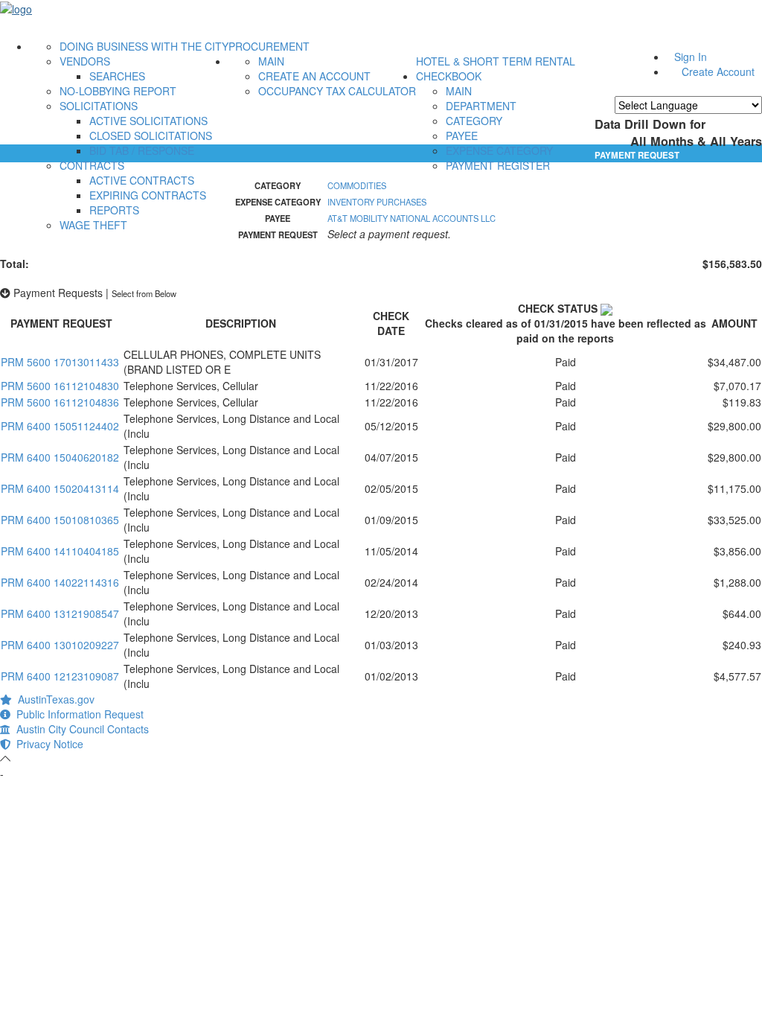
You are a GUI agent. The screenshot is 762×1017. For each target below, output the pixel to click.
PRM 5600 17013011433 (60, 361)
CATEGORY (474, 120)
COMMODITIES (356, 185)
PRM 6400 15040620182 (60, 457)
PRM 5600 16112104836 (60, 402)
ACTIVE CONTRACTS (141, 180)
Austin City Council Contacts (79, 728)
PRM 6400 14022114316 (60, 582)
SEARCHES (117, 75)
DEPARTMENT (481, 105)
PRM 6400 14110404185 (60, 550)
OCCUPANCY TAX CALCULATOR (337, 90)
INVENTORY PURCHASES (376, 202)
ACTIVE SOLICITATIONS (148, 120)
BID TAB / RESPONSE (141, 150)
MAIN (271, 61)
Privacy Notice (46, 743)
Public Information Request (77, 714)
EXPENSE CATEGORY (499, 150)
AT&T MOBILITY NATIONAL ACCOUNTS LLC (411, 218)
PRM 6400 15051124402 (60, 425)
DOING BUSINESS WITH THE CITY (144, 46)
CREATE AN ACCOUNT (314, 75)
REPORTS (114, 210)
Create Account (718, 71)
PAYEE (462, 135)
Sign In (690, 56)
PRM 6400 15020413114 (60, 488)
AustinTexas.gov (53, 699)
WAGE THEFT (93, 224)
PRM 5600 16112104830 (60, 385)
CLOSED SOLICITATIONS (150, 135)
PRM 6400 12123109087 (60, 676)
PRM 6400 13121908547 (60, 613)
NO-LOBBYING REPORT (118, 90)
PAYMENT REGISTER (498, 165)
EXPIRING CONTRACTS (147, 195)
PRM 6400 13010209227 (60, 644)
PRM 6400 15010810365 (60, 519)
